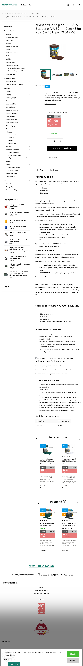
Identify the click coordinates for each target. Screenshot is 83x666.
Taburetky (9, 40)
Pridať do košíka (62, 148)
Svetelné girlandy (11, 107)
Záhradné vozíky (13, 170)
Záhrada (7, 88)
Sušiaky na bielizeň (12, 47)
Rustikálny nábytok (12, 53)
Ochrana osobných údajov (41, 593)
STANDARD (11, 138)
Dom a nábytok (9, 31)
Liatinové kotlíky (11, 117)
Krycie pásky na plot (12, 150)
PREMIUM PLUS (12, 143)
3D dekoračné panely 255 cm (16, 68)
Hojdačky (9, 147)
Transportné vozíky (14, 168)
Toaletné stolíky (11, 62)
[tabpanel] (47, 466)
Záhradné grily (10, 126)
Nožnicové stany (11, 81)
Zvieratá (8, 161)
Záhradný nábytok (11, 98)
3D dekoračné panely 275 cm (16, 71)
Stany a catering (9, 78)
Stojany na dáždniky (12, 37)
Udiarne (8, 92)
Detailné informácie (50, 104)
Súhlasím (73, 654)
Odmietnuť (73, 661)
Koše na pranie (10, 74)
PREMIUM (10, 140)
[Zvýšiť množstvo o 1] (60, 141)
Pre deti (8, 184)
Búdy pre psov (10, 177)
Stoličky (8, 59)
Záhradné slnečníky (12, 110)
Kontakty (41, 587)
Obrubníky (9, 101)
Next (79, 439)
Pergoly (8, 95)
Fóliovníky (9, 132)
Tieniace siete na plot (13, 129)
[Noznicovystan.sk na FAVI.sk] (41, 629)
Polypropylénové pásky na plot (17, 158)
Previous (37, 439)
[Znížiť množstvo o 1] (49, 141)
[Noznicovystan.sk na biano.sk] (41, 609)
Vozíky (8, 165)
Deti (5, 181)
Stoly (8, 56)
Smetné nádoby (11, 104)
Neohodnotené (62, 112)
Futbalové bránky (11, 190)
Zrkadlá (8, 44)
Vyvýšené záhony (11, 120)
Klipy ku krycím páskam (15, 155)
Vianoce (8, 34)
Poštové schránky (11, 113)
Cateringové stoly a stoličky (14, 85)
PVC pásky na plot (13, 153)
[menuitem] (26, 5)
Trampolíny (9, 187)
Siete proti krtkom (12, 123)
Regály (8, 50)
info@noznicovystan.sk (24, 574)
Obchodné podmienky (41, 590)
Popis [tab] (42, 170)
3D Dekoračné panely (12, 65)
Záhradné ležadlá (11, 174)
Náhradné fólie (12, 135)
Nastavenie (7, 659)
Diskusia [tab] (54, 170)
